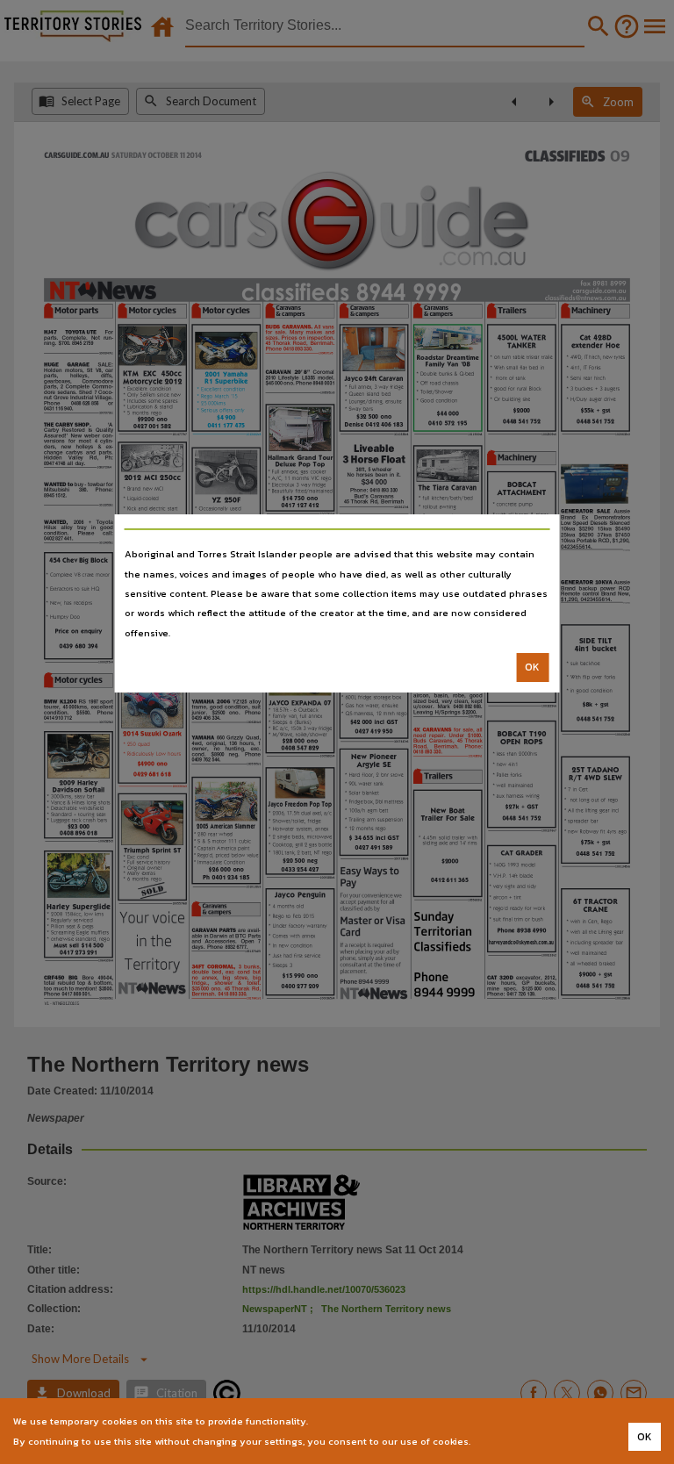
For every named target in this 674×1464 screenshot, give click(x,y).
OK (532, 667)
